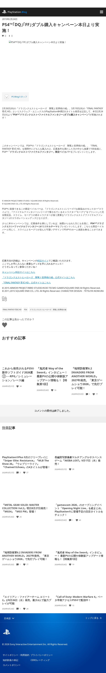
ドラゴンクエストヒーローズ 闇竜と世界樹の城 (48, 309)
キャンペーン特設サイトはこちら (18, 272)
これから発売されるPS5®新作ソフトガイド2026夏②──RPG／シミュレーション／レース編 (18, 374)
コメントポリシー (11, 665)
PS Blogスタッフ (19, 96)
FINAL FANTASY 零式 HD (12, 309)
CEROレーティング (40, 660)
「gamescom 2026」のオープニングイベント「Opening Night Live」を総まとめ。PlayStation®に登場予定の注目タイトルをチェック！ (79, 509)
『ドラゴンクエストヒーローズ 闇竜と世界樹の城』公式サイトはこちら (38, 277)
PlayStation (17, 12)
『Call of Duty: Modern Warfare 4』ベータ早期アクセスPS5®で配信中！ (79, 598)
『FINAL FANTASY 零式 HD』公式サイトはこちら (26, 282)
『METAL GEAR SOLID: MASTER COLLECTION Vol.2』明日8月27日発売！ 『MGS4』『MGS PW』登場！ (25, 508)
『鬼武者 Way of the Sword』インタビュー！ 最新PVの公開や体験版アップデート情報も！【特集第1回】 (52, 376)
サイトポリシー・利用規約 (16, 655)
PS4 (25, 309)
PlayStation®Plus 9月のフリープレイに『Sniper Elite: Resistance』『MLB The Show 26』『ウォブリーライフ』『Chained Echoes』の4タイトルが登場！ (26, 462)
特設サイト (42, 260)
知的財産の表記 (10, 660)
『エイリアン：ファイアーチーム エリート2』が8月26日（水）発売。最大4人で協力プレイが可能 (26, 600)
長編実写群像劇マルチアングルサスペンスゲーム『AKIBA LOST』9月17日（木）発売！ (78, 460)
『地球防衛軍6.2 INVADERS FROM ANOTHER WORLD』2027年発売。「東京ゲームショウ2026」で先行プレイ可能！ (86, 378)
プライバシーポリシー (42, 655)
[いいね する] (17, 386)
